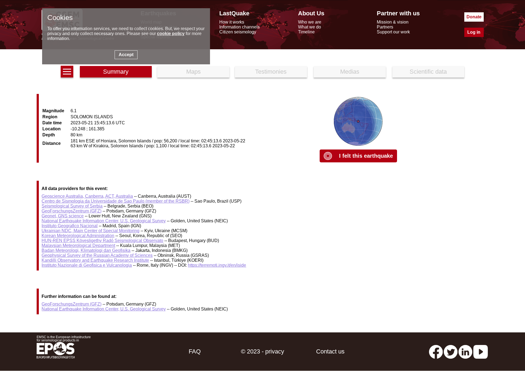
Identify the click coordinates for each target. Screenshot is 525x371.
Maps (193, 71)
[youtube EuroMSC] (480, 351)
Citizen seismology (237, 32)
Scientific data (428, 71)
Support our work (393, 32)
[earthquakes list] (67, 71)
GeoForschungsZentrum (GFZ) (71, 211)
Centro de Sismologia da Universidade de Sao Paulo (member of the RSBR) (115, 201)
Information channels (239, 27)
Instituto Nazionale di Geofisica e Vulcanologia (87, 265)
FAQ (195, 351)
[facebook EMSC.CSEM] (436, 351)
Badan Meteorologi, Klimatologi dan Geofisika (86, 250)
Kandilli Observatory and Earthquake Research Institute (95, 260)
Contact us (330, 351)
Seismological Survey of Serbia (72, 206)
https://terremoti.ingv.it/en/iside (217, 265)
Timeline (306, 32)
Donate (474, 17)
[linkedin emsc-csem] (465, 351)
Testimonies (271, 71)
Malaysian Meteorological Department (78, 245)
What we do (309, 27)
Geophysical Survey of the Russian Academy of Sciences (97, 255)
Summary (116, 71)
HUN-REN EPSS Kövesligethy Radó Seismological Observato (102, 240)
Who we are (309, 22)
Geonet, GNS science (63, 216)
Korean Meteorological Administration (78, 235)
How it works (231, 22)
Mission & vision (393, 22)
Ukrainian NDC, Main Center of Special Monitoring (90, 230)
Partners (385, 27)
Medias (349, 71)
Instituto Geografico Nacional (70, 225)
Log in (473, 32)
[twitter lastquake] (450, 351)
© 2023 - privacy (262, 351)
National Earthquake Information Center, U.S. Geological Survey (104, 220)
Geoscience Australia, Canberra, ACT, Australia (87, 196)
